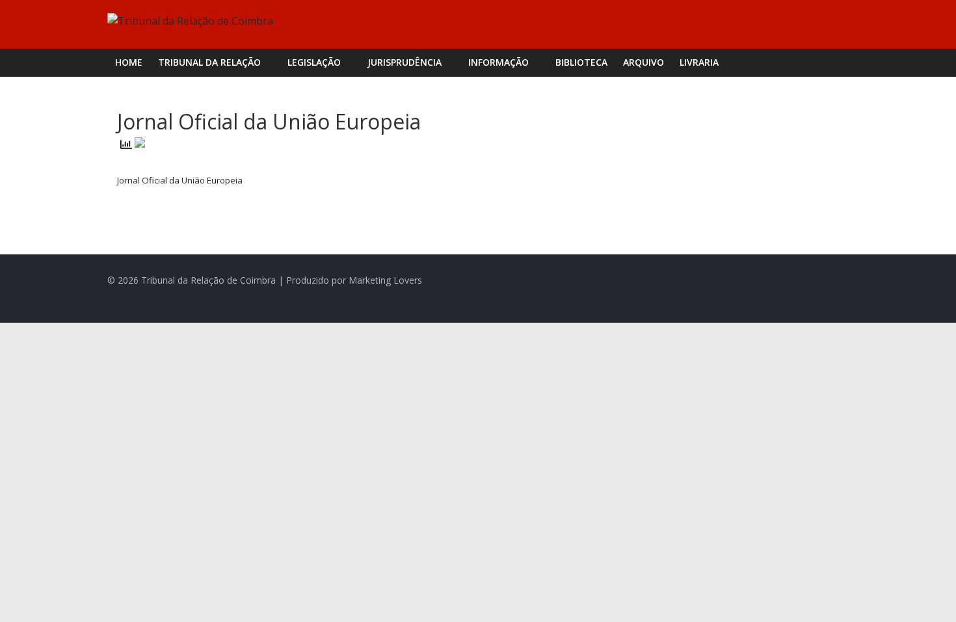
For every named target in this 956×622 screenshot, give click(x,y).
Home (128, 62)
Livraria (699, 62)
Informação (498, 62)
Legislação (314, 62)
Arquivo (643, 62)
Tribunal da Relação (209, 62)
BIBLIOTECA (581, 62)
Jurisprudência (404, 62)
